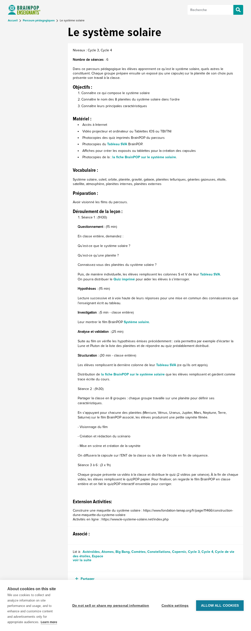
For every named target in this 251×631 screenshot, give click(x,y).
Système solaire (136, 322)
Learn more (49, 622)
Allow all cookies (220, 605)
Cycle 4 (207, 552)
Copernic (179, 552)
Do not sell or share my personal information (110, 605)
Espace (97, 556)
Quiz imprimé (124, 279)
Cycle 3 (194, 552)
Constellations (158, 552)
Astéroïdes (91, 552)
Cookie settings (175, 605)
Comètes (138, 552)
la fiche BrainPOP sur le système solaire (144, 157)
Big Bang (122, 552)
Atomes (107, 552)
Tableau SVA (117, 144)
